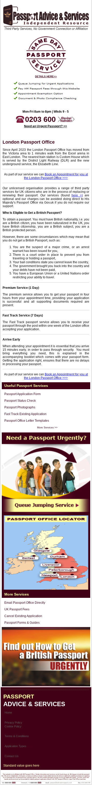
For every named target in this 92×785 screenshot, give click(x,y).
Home (8, 712)
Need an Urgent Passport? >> (45, 126)
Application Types (15, 746)
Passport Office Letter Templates (26, 420)
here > (77, 195)
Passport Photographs (19, 407)
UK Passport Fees (16, 609)
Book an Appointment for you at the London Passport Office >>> (56, 176)
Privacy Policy (13, 722)
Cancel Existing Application (23, 616)
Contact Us (12, 756)
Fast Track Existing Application (25, 414)
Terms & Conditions (17, 736)
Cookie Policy (13, 726)
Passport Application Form (22, 394)
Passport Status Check (20, 400)
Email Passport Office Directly (24, 602)
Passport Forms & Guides (22, 622)
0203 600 (48, 119)
